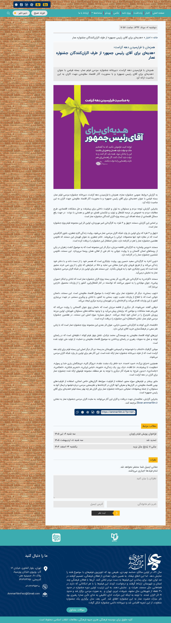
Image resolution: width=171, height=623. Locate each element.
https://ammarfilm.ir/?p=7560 (118, 412)
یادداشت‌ (138, 13)
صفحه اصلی (158, 13)
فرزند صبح (39, 13)
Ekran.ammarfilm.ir (147, 403)
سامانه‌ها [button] (98, 13)
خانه (155, 38)
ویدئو (107, 13)
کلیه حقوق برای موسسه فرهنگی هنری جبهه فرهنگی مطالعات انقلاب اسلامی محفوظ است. (85, 620)
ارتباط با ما (83, 13)
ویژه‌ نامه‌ (126, 13)
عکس (116, 13)
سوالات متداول (76, 610)
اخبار (147, 13)
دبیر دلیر (23, 13)
